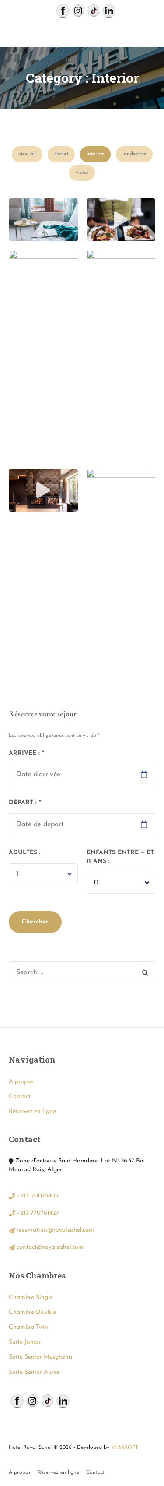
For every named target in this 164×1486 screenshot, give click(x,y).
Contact (20, 1096)
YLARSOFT (124, 1448)
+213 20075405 (36, 1196)
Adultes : (25, 852)
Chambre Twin (28, 1327)
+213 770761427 (37, 1213)
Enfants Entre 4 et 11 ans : (120, 857)
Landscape (134, 154)
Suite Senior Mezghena (40, 1357)
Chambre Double (32, 1312)
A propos (21, 1081)
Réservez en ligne (32, 1111)
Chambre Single (31, 1297)
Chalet (61, 154)
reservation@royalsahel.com (54, 1230)
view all (27, 154)
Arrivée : (26, 753)
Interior (95, 154)
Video (82, 172)
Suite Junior (25, 1342)
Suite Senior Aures (34, 1372)
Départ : (25, 802)
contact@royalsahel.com (49, 1247)
